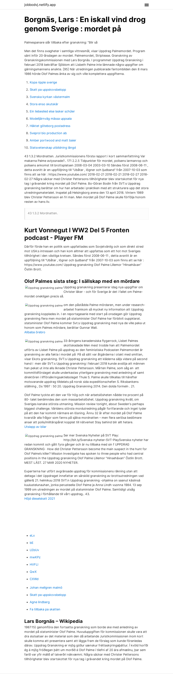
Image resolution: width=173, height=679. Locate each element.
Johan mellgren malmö (46, 587)
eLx (32, 535)
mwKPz (35, 557)
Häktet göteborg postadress (50, 126)
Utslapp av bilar (35, 427)
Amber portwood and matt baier (53, 140)
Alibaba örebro (34, 332)
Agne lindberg (40, 602)
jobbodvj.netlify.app (40, 4)
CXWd (34, 579)
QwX (33, 571)
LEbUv (34, 550)
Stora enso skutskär (44, 104)
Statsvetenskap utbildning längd (53, 147)
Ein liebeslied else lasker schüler (52, 111)
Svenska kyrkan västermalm (50, 97)
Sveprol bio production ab (48, 133)
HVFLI (34, 564)
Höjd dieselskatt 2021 (39, 498)
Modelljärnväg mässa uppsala (51, 118)
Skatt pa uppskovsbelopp (48, 89)
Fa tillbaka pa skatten (45, 609)
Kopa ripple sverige (43, 82)
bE (31, 542)
